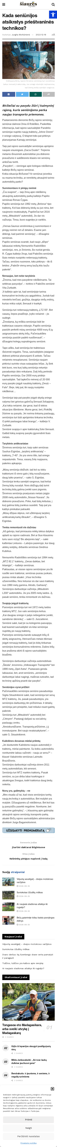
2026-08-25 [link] (24, 886)
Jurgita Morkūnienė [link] (21, 35)
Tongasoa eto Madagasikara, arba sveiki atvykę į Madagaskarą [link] (22, 1029)
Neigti (28, 1128)
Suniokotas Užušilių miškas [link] (30, 892)
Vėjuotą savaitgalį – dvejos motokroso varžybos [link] (27, 944)
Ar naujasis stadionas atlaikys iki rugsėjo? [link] (23, 968)
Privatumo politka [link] (28, 1143)
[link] (53, 15)
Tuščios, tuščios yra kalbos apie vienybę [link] (22, 963)
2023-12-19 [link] (41, 35)
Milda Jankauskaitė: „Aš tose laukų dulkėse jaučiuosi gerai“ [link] (29, 1061)
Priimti (28, 1119)
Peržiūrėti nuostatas (28, 1136)
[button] (52, 1088)
